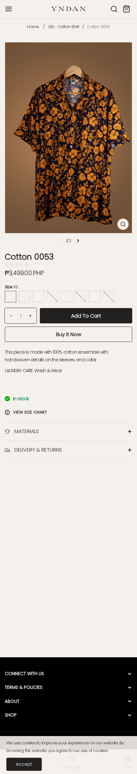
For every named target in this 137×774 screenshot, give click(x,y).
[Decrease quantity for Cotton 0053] (9, 315)
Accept (24, 764)
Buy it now (68, 334)
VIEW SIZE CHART (30, 412)
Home (33, 27)
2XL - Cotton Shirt (63, 27)
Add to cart (86, 316)
